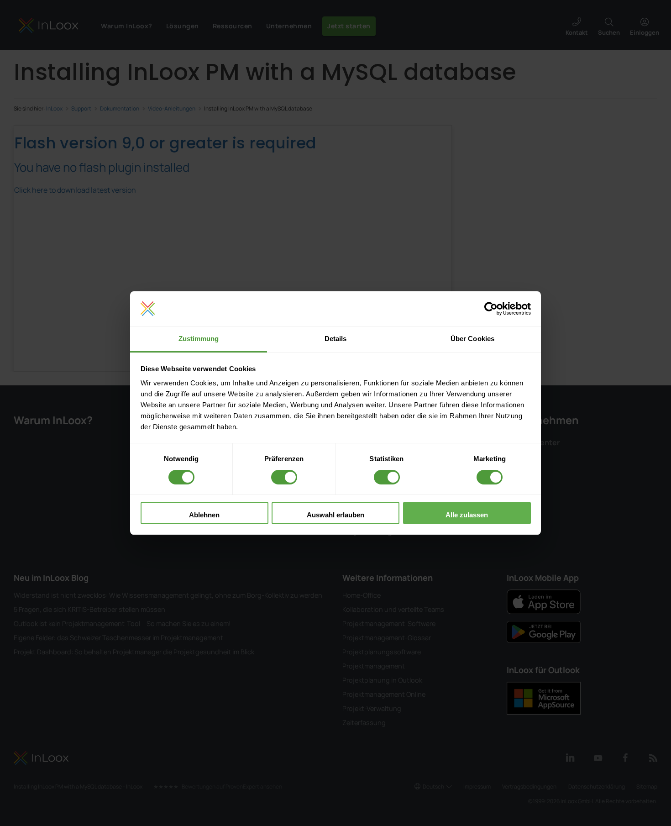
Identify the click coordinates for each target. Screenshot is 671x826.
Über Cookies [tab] (472, 338)
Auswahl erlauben (335, 515)
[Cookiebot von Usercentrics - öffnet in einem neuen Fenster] (491, 309)
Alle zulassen (467, 515)
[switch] (284, 477)
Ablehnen (204, 515)
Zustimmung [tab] (198, 338)
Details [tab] (336, 338)
